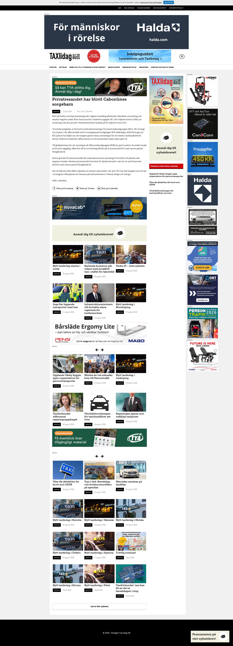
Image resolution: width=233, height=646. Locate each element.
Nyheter (53, 67)
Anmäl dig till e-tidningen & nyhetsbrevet (87, 67)
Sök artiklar (129, 8)
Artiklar (63, 67)
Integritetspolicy (176, 8)
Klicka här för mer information (151, 2)
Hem (119, 8)
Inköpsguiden (114, 67)
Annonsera (143, 67)
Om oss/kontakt (159, 8)
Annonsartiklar (129, 67)
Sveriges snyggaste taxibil (162, 67)
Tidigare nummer (143, 8)
